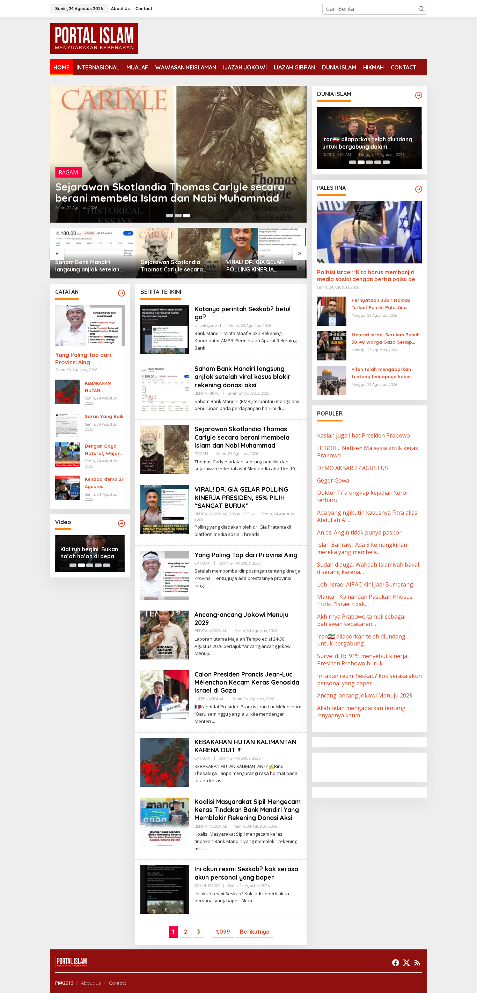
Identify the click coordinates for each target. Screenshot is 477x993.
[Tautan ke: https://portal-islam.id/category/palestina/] (418, 189)
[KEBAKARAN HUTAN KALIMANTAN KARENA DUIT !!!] (224, 781)
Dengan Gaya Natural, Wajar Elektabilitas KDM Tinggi (102, 450)
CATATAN (203, 563)
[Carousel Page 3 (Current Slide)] (186, 215)
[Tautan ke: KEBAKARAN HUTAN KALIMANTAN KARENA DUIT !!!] (67, 391)
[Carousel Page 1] (169, 215)
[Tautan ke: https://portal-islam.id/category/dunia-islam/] (418, 95)
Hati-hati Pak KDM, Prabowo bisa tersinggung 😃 (85, 553)
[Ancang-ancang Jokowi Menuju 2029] (213, 653)
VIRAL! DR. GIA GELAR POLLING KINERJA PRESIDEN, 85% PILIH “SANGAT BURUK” (169, 266)
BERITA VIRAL (207, 393)
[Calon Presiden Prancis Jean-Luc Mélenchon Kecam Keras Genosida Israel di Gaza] (213, 721)
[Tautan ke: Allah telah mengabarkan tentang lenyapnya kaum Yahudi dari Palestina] (331, 380)
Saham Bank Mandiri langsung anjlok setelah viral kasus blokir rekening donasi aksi (243, 377)
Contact (117, 983)
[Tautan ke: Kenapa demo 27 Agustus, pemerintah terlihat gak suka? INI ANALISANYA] (67, 487)
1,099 (223, 931)
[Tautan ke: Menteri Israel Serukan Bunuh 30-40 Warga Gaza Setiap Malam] (331, 345)
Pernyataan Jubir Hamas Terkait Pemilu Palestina (381, 303)
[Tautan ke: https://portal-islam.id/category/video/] (121, 523)
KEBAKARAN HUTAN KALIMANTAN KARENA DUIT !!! (102, 387)
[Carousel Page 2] (178, 215)
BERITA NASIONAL (211, 514)
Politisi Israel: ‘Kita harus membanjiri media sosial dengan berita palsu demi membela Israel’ (369, 276)
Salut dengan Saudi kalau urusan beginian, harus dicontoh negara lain (366, 143)
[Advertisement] (373, 766)
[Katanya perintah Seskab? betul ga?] (208, 348)
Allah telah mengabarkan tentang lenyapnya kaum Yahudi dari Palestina (381, 373)
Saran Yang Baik (104, 416)
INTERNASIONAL (209, 698)
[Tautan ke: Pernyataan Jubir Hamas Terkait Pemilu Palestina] (331, 311)
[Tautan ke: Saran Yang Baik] (67, 424)
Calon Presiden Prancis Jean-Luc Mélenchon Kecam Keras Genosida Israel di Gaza (247, 682)
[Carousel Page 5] (106, 565)
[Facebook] (395, 962)
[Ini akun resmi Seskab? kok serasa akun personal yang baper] (254, 901)
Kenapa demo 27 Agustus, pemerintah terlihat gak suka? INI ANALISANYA (104, 483)
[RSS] (417, 962)
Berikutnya (255, 931)
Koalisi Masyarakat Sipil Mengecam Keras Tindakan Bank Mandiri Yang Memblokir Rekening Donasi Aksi (248, 810)
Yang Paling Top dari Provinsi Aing (254, 266)
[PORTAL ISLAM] (94, 38)
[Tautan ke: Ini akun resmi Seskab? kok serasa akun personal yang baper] (164, 889)
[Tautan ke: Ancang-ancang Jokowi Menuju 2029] (164, 634)
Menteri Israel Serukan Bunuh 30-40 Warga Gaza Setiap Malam (386, 339)
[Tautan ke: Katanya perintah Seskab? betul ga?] (164, 329)
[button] (421, 9)
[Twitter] (406, 962)
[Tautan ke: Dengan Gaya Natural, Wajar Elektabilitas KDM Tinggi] (67, 454)
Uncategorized (208, 325)
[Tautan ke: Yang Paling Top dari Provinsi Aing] (264, 253)
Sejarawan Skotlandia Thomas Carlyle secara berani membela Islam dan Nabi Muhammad (170, 192)
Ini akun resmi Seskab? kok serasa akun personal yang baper (246, 873)
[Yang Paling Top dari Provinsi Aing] (207, 586)
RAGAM (68, 172)
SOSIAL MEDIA (241, 514)
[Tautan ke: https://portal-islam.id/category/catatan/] (121, 293)
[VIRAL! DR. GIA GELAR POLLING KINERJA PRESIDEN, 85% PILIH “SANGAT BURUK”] (262, 534)
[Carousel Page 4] (98, 565)
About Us (91, 983)
